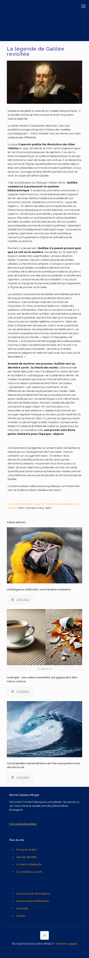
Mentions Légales (66, 943)
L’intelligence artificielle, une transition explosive (39, 589)
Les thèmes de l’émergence (33, 893)
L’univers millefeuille (28, 864)
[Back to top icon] (44, 935)
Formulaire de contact (23, 823)
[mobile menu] (83, 6)
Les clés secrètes (26, 857)
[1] (27, 133)
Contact (20, 915)
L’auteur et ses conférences (32, 901)
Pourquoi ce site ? (26, 849)
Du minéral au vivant (29, 871)
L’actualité (22, 908)
